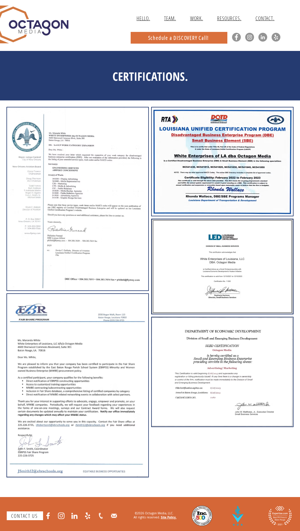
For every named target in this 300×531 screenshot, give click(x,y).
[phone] (100, 515)
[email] (114, 515)
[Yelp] (276, 37)
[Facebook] (236, 37)
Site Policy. (169, 517)
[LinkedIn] (262, 37)
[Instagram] (249, 37)
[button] (229, 18)
